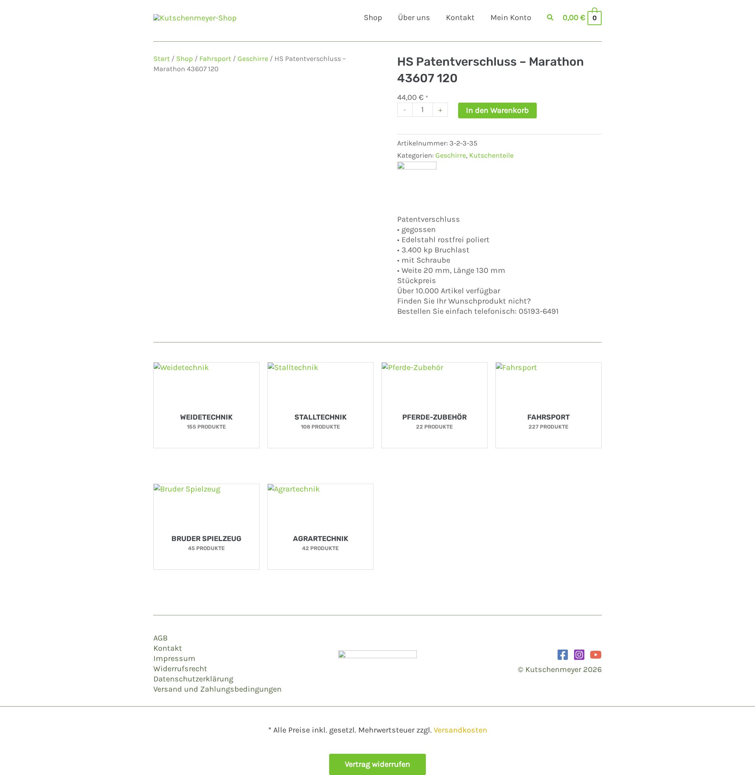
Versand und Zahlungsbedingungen (217, 689)
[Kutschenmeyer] (416, 180)
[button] (550, 18)
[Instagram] (579, 655)
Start (161, 58)
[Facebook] (563, 655)
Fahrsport (215, 58)
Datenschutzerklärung (193, 678)
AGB (160, 637)
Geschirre (253, 58)
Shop (184, 58)
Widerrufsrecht (180, 668)
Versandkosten (460, 730)
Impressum (174, 658)
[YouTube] (596, 655)
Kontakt (167, 648)
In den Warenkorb (497, 110)
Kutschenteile (491, 155)
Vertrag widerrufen (377, 764)
